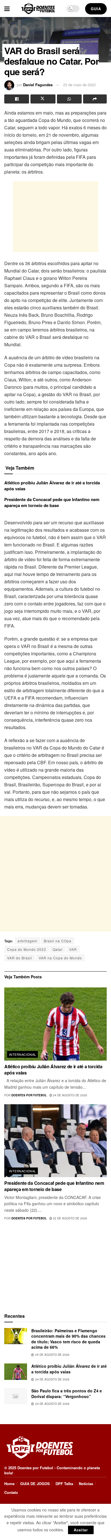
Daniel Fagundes (38, 84)
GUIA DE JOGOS (35, 1483)
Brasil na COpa (57, 940)
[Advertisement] (55, 216)
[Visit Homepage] (38, 8)
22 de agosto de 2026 (69, 1218)
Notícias (86, 1483)
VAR (73, 949)
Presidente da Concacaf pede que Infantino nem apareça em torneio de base (51, 502)
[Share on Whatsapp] (69, 99)
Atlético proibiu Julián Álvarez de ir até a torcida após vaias (52, 486)
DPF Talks (64, 1483)
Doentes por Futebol (29, 1095)
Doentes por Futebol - (36, 1467)
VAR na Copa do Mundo (60, 957)
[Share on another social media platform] (95, 99)
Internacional (22, 1054)
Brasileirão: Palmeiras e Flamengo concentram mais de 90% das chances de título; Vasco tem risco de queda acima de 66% (68, 1339)
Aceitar (81, 1529)
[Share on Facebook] (16, 99)
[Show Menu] (7, 8)
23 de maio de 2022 (79, 84)
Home (9, 1483)
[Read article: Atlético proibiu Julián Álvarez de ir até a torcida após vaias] (55, 1023)
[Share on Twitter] (42, 99)
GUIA (96, 8)
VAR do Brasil (19, 957)
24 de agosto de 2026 (69, 1095)
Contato (11, 1492)
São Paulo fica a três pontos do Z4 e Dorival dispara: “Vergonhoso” (66, 1393)
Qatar (58, 949)
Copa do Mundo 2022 (26, 949)
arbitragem (27, 940)
